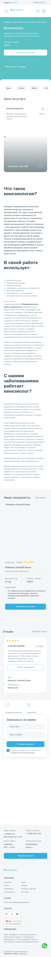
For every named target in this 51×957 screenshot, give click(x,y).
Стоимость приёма (11, 42)
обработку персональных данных (23, 752)
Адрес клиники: (10, 830)
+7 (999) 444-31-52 (38, 2)
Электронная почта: (34, 841)
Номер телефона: (33, 830)
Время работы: (10, 841)
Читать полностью (25, 667)
